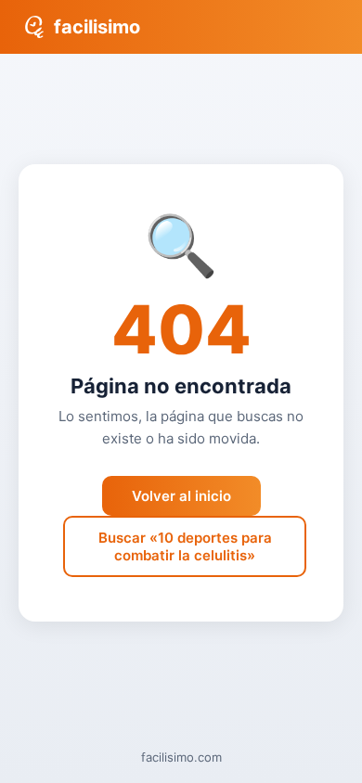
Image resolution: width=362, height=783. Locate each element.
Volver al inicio (181, 496)
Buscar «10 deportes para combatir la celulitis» (185, 546)
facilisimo (97, 27)
